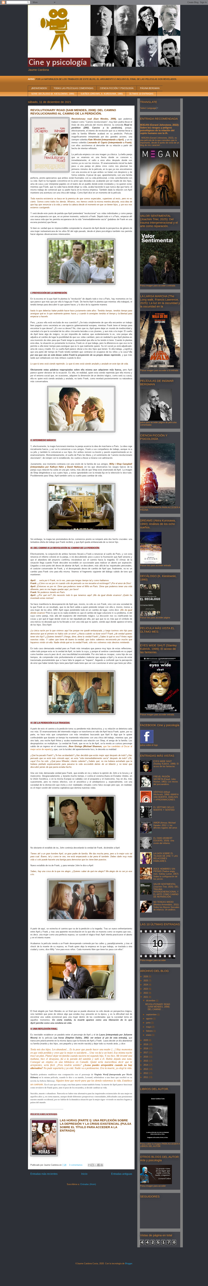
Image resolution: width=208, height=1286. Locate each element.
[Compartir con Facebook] (98, 1165)
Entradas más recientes (44, 1173)
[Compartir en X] (95, 1165)
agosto (149, 1018)
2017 (146, 1052)
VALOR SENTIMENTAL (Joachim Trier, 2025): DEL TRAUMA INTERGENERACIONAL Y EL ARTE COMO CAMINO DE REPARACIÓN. (166, 890)
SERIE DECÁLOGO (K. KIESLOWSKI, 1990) (52, 94)
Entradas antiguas (121, 1173)
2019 (146, 1044)
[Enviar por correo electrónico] (89, 1165)
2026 (146, 976)
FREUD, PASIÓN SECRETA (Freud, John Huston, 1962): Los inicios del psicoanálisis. (165, 780)
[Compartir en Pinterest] (101, 1165)
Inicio (84, 1173)
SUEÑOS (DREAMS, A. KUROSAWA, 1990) (102, 94)
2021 (146, 997)
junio (148, 1022)
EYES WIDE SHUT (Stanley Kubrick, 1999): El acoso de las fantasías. (166, 764)
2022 (146, 993)
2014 (146, 1065)
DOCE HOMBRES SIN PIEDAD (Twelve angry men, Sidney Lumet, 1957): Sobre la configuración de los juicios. (166, 874)
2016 (146, 1057)
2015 (146, 1061)
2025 (146, 980)
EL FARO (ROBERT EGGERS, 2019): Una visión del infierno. (163, 840)
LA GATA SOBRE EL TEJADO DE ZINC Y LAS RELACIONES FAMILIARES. (165, 857)
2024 (146, 984)
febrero (149, 1031)
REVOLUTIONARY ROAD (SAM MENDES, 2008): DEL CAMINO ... (157, 1007)
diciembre (151, 1000)
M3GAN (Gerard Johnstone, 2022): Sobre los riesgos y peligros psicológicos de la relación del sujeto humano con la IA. (159, 128)
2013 (146, 1069)
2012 (146, 1073)
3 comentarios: (76, 1165)
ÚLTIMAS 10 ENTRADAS (141, 94)
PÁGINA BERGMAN (149, 88)
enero (149, 1035)
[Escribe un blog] (92, 1165)
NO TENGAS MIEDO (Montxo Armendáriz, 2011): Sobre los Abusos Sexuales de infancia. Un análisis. (166, 906)
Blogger (128, 1263)
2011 (146, 1077)
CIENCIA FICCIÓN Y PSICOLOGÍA (117, 88)
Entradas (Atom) (88, 1184)
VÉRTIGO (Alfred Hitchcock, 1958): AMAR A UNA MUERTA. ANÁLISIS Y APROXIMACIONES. (165, 796)
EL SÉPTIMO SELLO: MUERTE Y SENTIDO (164, 808)
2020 (146, 1040)
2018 (146, 1048)
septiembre (151, 1014)
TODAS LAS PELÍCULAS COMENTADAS (73, 88)
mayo (149, 1027)
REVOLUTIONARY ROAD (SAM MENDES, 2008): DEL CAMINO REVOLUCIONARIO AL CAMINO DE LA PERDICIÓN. (73, 111)
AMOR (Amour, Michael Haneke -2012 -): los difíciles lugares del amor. (165, 825)
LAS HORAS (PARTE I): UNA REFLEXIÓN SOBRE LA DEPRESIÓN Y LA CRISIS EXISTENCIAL (94, 1122)
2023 (146, 989)
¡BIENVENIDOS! (39, 88)
